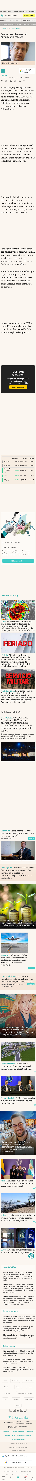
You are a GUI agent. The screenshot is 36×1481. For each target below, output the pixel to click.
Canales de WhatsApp (17, 1431)
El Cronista (4, 28)
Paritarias (16, 1399)
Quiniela (7, 1393)
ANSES (18, 1405)
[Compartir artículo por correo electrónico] (20, 81)
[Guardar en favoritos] (3, 71)
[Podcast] (12, 1427)
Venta (24, 458)
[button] (31, 1256)
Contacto (6, 1431)
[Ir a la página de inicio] (2, 15)
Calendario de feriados (25, 1393)
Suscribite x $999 (29, 15)
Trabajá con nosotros (18, 1439)
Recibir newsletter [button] (19, 561)
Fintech (18, 1387)
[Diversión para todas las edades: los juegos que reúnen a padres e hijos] (18, 1238)
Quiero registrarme (18, 387)
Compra (31, 458)
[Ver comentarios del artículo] (24, 81)
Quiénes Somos (10, 1435)
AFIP (5, 1399)
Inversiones (28, 1399)
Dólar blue (23, 11)
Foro (25, 1479)
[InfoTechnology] (23, 1427)
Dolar (11, 1479)
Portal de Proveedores (24, 1435)
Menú (3, 1479)
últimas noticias (6, 11)
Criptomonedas (28, 1381)
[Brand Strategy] (29, 1422)
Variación (15, 458)
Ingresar (32, 1479)
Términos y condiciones (18, 1450)
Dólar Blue (15, 1381)
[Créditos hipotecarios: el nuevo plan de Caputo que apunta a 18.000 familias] (18, 1086)
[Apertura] (9, 1422)
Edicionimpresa (16, 28)
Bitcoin (6, 1387)
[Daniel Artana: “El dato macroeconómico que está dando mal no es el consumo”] (18, 851)
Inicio (18, 1479)
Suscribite (29, 1431)
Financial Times (11, 542)
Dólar (16, 11)
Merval (30, 1387)
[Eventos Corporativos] (20, 1422)
